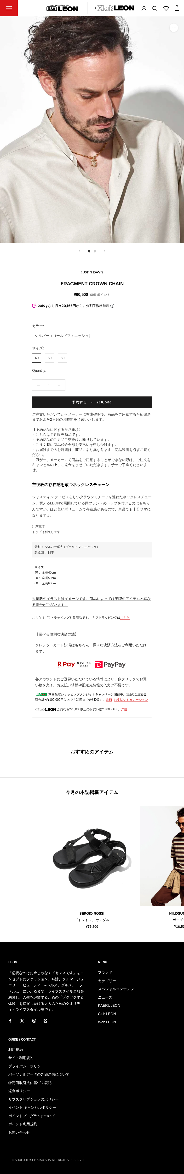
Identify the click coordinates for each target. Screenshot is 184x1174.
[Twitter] (22, 1021)
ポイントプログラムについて (31, 1116)
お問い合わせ (19, 1132)
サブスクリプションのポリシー (33, 1099)
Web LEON (107, 1022)
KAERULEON (109, 1005)
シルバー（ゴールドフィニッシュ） (63, 336)
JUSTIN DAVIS (92, 272)
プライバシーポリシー (26, 1066)
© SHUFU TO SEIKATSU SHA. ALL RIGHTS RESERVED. (49, 1160)
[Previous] (79, 251)
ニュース (105, 997)
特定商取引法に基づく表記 (30, 1083)
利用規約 (15, 1050)
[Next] (104, 251)
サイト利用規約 (21, 1058)
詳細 (109, 699)
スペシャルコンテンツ (116, 989)
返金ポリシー (19, 1091)
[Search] (154, 8)
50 (50, 358)
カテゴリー (107, 981)
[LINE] (45, 1021)
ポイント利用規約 (22, 1124)
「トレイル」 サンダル (92, 920)
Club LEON (107, 1014)
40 (37, 358)
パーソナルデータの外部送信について (38, 1074)
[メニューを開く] (9, 8)
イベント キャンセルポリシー (32, 1107)
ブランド (105, 972)
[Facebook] (10, 1021)
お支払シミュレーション (131, 699)
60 (62, 358)
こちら (125, 617)
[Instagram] (34, 1021)
